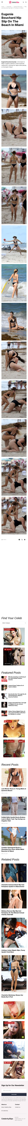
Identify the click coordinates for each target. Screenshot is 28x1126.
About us (4, 1104)
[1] (4, 678)
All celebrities (4, 1110)
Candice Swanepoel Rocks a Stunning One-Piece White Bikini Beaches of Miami (12, 849)
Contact (17, 1104)
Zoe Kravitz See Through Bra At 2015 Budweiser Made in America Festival (17, 695)
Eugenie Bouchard (18, 6)
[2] (4, 687)
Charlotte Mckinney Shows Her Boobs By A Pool (12, 996)
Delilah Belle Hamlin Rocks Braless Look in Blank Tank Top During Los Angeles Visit (13, 819)
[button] (2, 2)
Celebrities (8, 6)
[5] (4, 713)
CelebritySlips (7, 1119)
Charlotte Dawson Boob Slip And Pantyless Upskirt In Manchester (12, 885)
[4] (4, 704)
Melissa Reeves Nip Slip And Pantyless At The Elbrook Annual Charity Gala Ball (12, 912)
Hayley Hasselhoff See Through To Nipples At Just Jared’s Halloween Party (17, 704)
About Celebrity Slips (6, 1107)
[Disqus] (14, 558)
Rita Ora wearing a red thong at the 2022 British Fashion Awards (17, 678)
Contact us (17, 1107)
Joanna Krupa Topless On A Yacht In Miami (16, 686)
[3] (4, 696)
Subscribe (14, 1094)
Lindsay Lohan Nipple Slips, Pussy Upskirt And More (13, 951)
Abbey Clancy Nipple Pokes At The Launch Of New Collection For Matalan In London (16, 713)
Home (2, 6)
